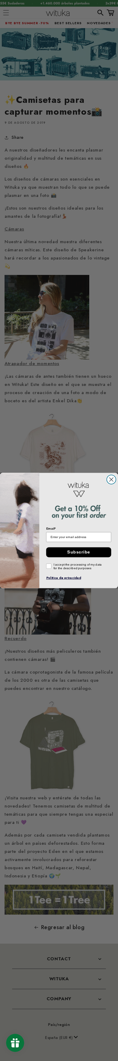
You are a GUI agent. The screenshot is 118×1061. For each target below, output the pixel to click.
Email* (51, 528)
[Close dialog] (111, 479)
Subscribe (78, 552)
